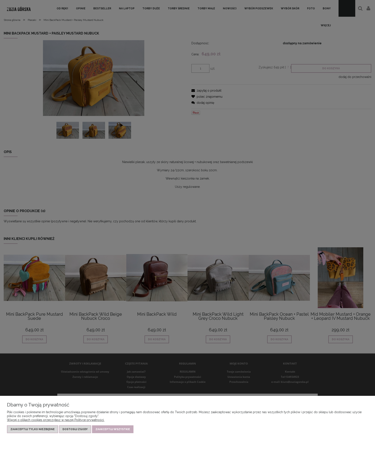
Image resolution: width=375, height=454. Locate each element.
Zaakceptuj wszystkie (112, 429)
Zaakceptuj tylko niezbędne (32, 429)
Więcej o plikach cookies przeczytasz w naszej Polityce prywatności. (55, 420)
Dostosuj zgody (75, 429)
